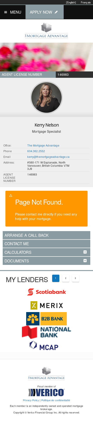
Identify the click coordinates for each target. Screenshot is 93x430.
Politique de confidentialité (55, 400)
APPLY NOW (41, 12)
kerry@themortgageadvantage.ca (48, 157)
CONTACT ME (17, 243)
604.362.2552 (36, 151)
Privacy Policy (31, 400)
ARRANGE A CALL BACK (27, 235)
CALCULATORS (18, 252)
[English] (71, 2)
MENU (15, 12)
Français (86, 2)
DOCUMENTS (17, 261)
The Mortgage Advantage (43, 145)
